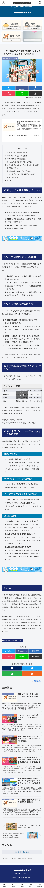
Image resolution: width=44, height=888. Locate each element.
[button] (39, 460)
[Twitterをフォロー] (32, 668)
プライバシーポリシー (22, 874)
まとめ (9, 180)
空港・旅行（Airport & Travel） (13, 640)
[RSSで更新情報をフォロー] (32, 673)
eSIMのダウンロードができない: (20, 171)
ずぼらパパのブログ (22, 2)
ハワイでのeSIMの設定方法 (16, 159)
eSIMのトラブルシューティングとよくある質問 (23, 165)
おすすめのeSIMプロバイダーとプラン (20, 162)
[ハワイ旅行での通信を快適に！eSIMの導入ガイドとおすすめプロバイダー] (27, 557)
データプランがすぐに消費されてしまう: (22, 174)
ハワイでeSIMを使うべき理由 (17, 156)
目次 (19, 148)
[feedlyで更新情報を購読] (12, 673)
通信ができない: (14, 168)
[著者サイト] (12, 668)
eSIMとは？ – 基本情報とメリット (18, 153)
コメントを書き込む (22, 852)
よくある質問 (13, 177)
